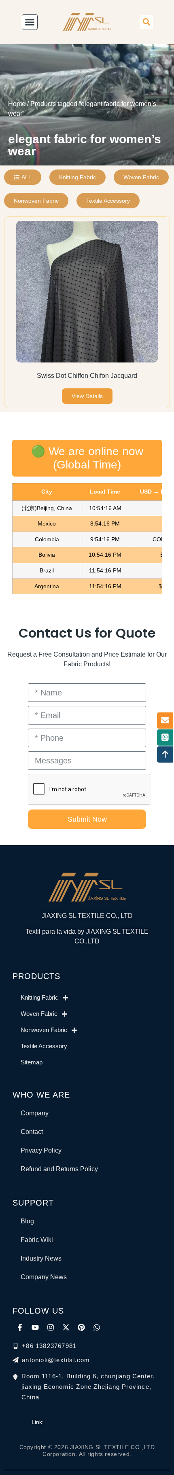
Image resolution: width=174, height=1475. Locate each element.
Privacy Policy (41, 1150)
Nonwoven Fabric (44, 1029)
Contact (32, 1131)
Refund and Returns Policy (59, 1169)
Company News (44, 1277)
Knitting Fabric (39, 997)
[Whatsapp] (96, 1327)
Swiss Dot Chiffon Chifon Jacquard (87, 375)
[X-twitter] (66, 1327)
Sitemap (31, 1062)
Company (35, 1113)
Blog (27, 1221)
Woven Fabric (39, 1013)
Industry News (41, 1258)
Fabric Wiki (37, 1239)
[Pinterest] (81, 1327)
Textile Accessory (44, 1046)
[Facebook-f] (20, 1327)
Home (16, 103)
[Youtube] (35, 1327)
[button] (146, 22)
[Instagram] (50, 1327)
